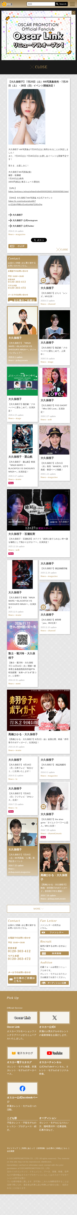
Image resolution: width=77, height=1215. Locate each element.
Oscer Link (13, 1027)
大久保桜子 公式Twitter (23, 226)
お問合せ (22, 299)
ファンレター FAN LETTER (54, 932)
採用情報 (41, 1148)
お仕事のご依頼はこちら (57, 1148)
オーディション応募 (54, 983)
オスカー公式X (47, 1027)
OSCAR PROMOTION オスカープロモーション (7, 4)
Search (61, 4)
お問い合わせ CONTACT (22, 979)
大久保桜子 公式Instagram (25, 220)
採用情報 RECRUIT (54, 953)
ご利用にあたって (27, 1148)
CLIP (17, 246)
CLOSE (62, 249)
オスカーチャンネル (50, 1062)
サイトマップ (12, 1148)
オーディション (47, 1118)
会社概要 (10, 1151)
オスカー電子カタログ (19, 1062)
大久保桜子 (18, 215)
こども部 (12, 1118)
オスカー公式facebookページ (22, 1099)
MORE (38, 908)
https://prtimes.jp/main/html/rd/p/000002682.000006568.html (38, 191)
